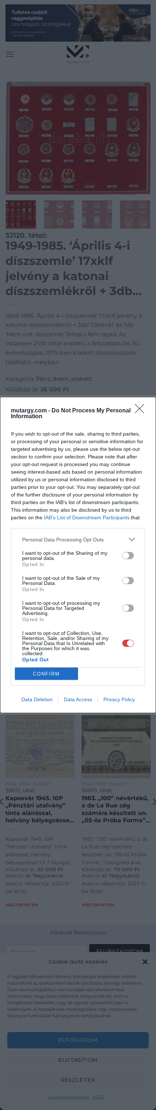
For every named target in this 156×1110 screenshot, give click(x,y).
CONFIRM (46, 674)
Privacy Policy (119, 699)
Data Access (78, 699)
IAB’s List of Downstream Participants (87, 517)
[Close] (142, 411)
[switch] (128, 555)
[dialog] (78, 555)
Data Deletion (37, 699)
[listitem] (78, 539)
